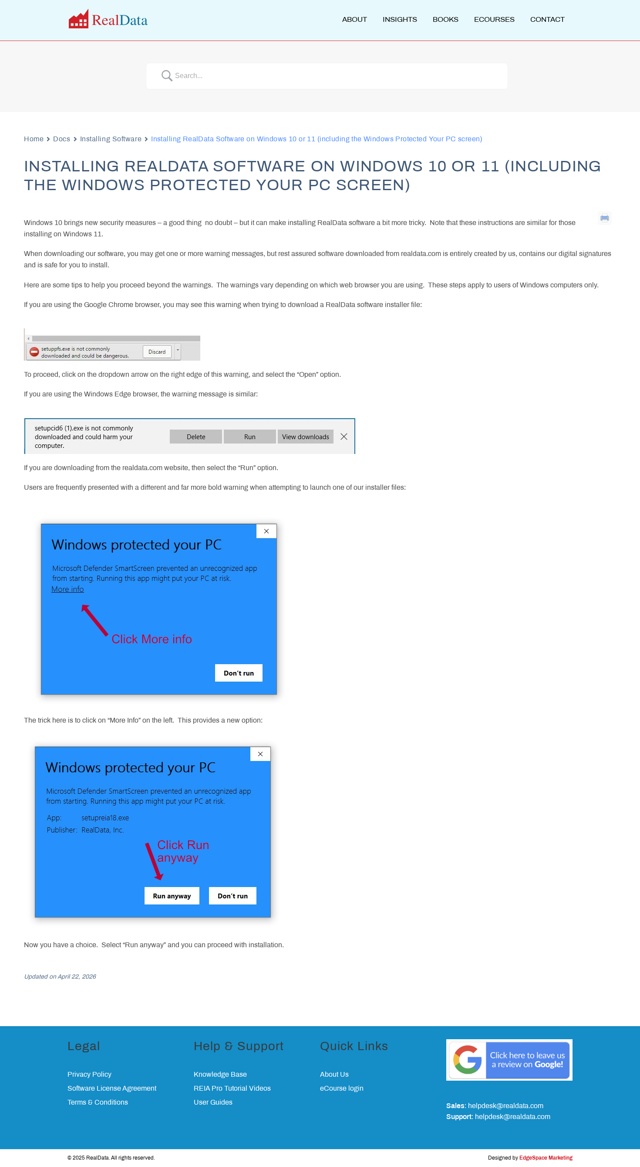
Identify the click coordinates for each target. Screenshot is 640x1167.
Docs (61, 139)
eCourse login (342, 1088)
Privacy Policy (89, 1074)
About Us (334, 1074)
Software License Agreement (111, 1088)
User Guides (213, 1102)
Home (34, 139)
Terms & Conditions (97, 1102)
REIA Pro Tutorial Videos (232, 1088)
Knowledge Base (220, 1074)
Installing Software (111, 139)
